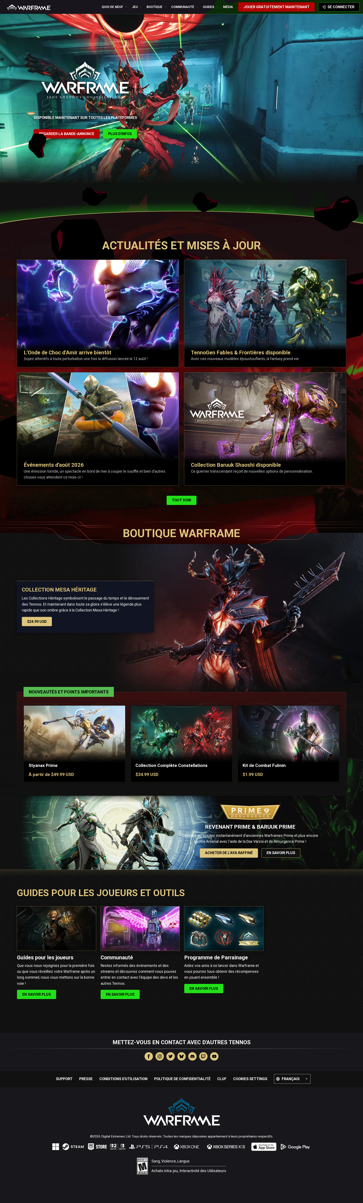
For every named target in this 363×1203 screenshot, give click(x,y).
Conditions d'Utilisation (123, 1079)
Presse (86, 1079)
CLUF (221, 1079)
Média (228, 7)
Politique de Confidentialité (182, 1079)
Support (64, 1079)
